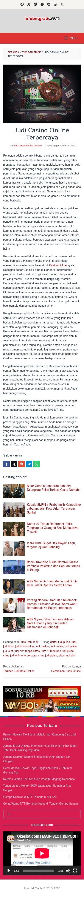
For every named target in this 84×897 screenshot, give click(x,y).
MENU (74, 38)
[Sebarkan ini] (6, 464)
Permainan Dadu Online (66, 668)
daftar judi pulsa (60, 642)
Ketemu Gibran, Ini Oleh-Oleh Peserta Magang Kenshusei (39, 779)
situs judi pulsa (47, 655)
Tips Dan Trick (29, 642)
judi (74, 642)
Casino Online (58, 265)
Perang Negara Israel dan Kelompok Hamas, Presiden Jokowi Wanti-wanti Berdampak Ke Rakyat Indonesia (52, 604)
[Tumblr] (42, 4)
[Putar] (9, 870)
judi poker (71, 646)
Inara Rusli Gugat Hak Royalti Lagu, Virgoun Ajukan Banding (51, 545)
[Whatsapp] (36, 464)
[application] (42, 853)
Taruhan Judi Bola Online (18, 668)
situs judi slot (67, 655)
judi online (57, 646)
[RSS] (62, 4)
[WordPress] (55, 4)
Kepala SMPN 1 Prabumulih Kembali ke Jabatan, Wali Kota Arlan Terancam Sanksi (54, 508)
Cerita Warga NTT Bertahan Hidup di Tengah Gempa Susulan (41, 803)
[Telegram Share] (29, 464)
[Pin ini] (21, 464)
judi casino (42, 646)
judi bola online (24, 646)
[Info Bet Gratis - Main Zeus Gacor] (42, 18)
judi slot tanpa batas (27, 651)
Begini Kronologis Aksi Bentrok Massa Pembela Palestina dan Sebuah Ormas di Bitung (53, 566)
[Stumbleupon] (48, 4)
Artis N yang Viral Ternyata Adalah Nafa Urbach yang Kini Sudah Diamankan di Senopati (50, 623)
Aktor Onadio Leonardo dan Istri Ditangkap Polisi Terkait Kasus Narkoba (54, 487)
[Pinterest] (35, 4)
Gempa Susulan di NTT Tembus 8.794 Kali (30, 797)
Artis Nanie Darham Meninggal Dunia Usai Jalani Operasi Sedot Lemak (52, 583)
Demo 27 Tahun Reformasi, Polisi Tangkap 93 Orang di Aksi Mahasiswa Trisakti (52, 527)
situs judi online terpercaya (20, 655)
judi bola (8, 646)
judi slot (8, 651)
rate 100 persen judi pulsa (58, 651)
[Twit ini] (14, 464)
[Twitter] (28, 4)
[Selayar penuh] (75, 870)
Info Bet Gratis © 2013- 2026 (42, 888)
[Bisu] (68, 870)
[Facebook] (22, 4)
